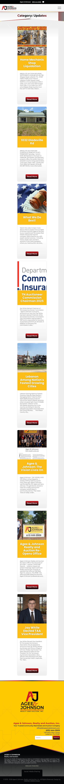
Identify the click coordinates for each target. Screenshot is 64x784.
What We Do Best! (32, 219)
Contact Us (43, 2)
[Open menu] (59, 8)
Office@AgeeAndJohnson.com (48, 728)
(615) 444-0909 (36, 2)
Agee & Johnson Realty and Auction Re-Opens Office (32, 548)
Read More (32, 99)
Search (56, 738)
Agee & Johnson (25, 2)
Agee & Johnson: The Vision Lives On (32, 467)
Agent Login (28, 765)
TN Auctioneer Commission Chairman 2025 (32, 298)
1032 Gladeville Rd (32, 142)
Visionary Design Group (32, 781)
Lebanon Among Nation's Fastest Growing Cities (32, 381)
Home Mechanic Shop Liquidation (32, 63)
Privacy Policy (35, 765)
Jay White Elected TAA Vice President (32, 631)
